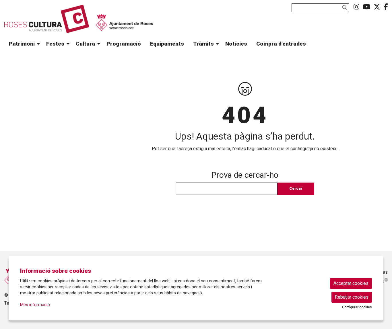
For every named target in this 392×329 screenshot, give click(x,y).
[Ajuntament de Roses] (124, 27)
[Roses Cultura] (65, 21)
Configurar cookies (357, 307)
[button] (345, 7)
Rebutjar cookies (351, 297)
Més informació (35, 304)
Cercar (295, 188)
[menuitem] (356, 7)
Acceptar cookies (350, 283)
